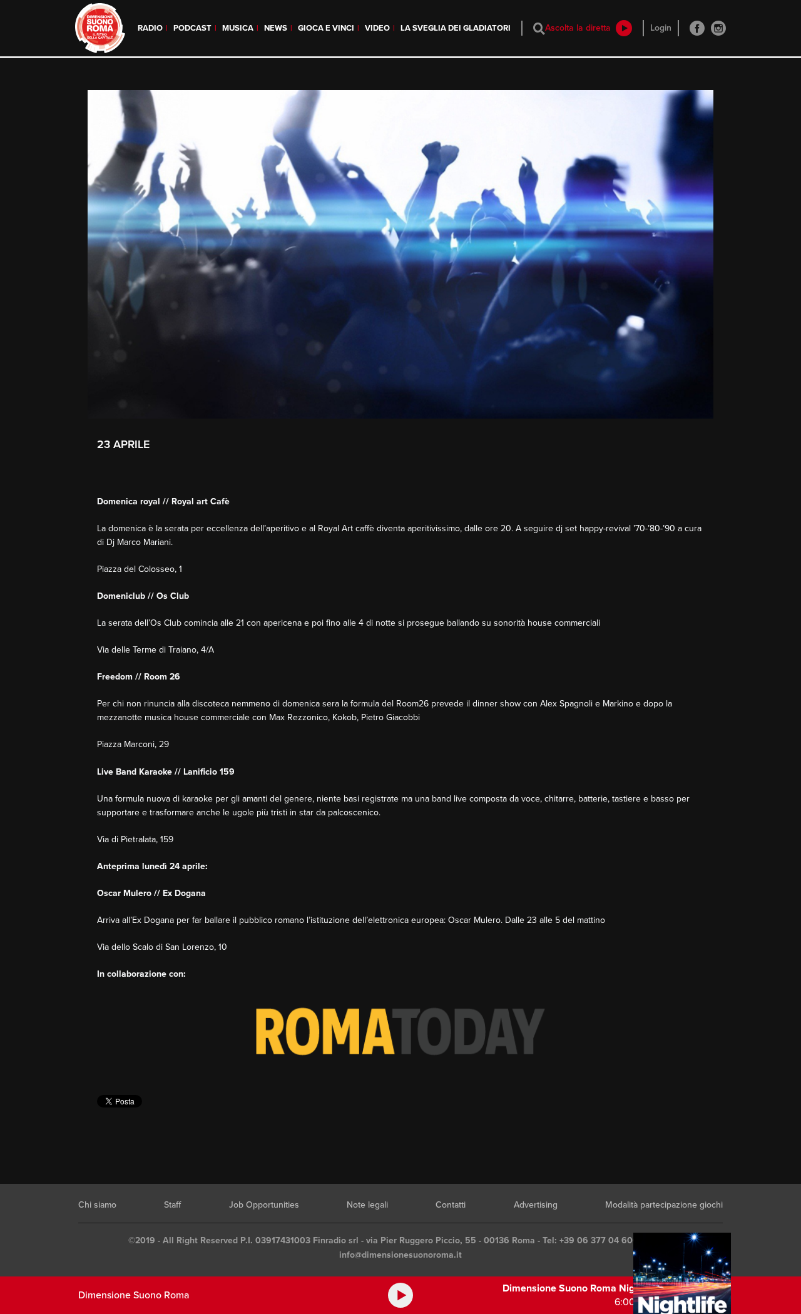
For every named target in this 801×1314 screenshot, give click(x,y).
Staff (172, 1204)
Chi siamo (97, 1204)
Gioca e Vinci (326, 28)
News (275, 28)
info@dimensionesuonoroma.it (400, 1255)
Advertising (536, 1204)
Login (660, 28)
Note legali (367, 1204)
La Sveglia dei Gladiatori (455, 28)
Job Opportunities (264, 1204)
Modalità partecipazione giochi (664, 1204)
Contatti (451, 1204)
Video (377, 28)
